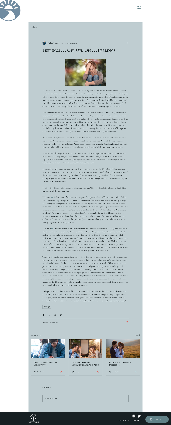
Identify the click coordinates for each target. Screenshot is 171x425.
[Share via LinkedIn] (55, 315)
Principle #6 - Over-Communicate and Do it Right (85, 363)
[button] (139, 7)
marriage (47, 307)
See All (138, 335)
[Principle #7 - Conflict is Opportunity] (48, 348)
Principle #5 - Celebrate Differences (120, 363)
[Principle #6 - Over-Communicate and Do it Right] (85, 348)
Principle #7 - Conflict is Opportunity (45, 363)
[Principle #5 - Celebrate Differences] (123, 348)
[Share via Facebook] (43, 315)
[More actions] (127, 43)
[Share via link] (61, 315)
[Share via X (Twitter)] (49, 315)
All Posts (34, 27)
